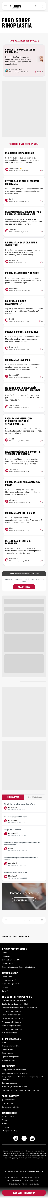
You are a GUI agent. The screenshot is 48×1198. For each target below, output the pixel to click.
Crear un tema (24, 586)
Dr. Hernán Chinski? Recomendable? (15, 302)
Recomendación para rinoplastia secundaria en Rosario (22, 452)
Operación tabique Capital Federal (14, 1000)
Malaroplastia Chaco (9, 1033)
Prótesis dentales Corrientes (12, 1029)
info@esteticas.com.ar (34, 1171)
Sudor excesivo (7, 1053)
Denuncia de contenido (10, 1107)
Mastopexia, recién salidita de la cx (14, 1087)
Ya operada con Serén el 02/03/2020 (15, 1073)
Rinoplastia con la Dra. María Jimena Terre (21, 243)
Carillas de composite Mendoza (13, 1018)
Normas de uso (27, 1177)
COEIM (4, 953)
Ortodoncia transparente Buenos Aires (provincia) (19, 1008)
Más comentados (35, 797)
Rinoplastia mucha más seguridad (14, 1070)
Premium (5, 1120)
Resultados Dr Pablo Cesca (19, 153)
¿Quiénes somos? (8, 1100)
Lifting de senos (7, 1049)
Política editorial (13, 1184)
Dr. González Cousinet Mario (12, 960)
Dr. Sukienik (6, 956)
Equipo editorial (7, 1103)
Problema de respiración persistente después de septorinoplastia (18, 421)
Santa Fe (5, 991)
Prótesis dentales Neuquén (11, 1022)
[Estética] (15, 6)
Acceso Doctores (8, 1116)
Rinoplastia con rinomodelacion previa (22, 483)
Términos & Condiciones (30, 1184)
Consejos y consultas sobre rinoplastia (20, 50)
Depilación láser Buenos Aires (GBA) (15, 1004)
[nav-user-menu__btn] (42, 6)
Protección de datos (12, 1177)
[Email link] (32, 1138)
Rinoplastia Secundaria (17, 359)
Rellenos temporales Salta (11, 1026)
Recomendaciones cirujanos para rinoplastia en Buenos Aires (23, 213)
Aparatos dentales (8, 1060)
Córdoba (5, 987)
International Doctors (9, 1131)
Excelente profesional (9, 1083)
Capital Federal (7, 977)
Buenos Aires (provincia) (10, 984)
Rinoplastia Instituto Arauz (20, 512)
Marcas (4, 1124)
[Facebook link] (24, 1139)
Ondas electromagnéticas (11, 1046)
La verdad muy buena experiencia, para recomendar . (21, 1090)
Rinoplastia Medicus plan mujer (22, 273)
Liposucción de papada (10, 1057)
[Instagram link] (15, 1139)
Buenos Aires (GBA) (9, 980)
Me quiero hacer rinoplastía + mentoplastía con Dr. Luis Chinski (23, 389)
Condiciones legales (30, 1180)
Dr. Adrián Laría (7, 963)
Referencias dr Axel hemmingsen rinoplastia (22, 182)
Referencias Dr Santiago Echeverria (18, 542)
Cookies (37, 1177)
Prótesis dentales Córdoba (11, 1011)
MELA (4, 1042)
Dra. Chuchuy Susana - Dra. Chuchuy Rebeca (18, 967)
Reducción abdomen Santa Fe (13, 1015)
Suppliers (5, 1127)
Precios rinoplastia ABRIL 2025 (21, 331)
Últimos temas (13, 797)
